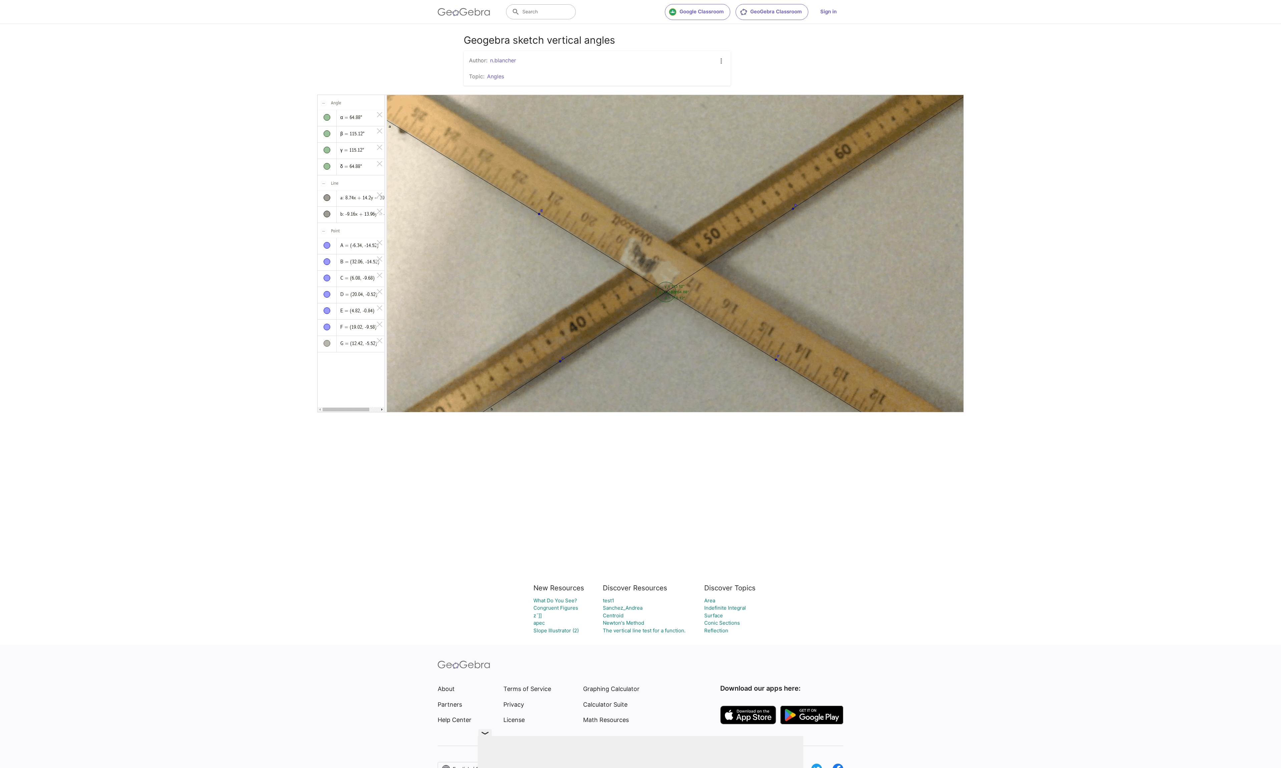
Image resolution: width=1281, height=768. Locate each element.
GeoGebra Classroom (776, 11)
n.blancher (503, 60)
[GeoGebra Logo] (464, 12)
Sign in (828, 11)
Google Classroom (702, 11)
